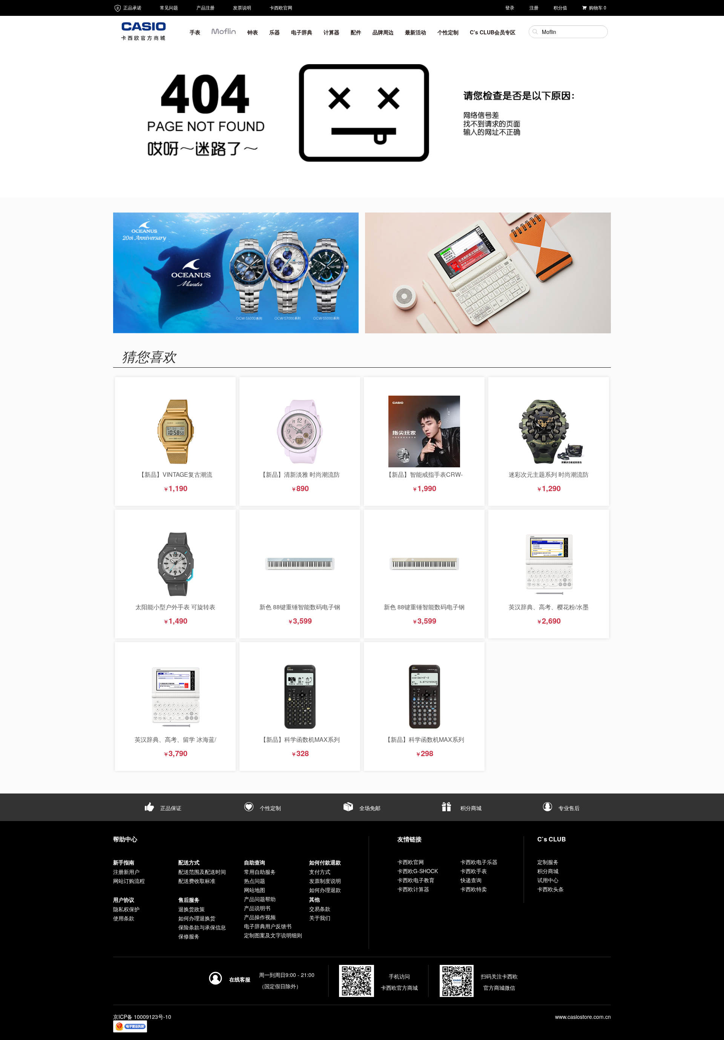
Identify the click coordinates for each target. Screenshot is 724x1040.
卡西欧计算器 (413, 889)
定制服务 (547, 862)
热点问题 (254, 880)
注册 (533, 7)
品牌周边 (383, 32)
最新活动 (415, 32)
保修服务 (188, 936)
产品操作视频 (260, 917)
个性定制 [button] (448, 32)
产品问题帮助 (260, 899)
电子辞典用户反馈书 (267, 926)
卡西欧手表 (473, 871)
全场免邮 (369, 808)
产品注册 (205, 7)
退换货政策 (191, 909)
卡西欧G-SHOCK (417, 871)
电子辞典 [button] (301, 32)
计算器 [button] (331, 32)
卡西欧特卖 (473, 889)
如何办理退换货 (196, 918)
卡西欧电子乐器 (478, 862)
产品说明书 (257, 908)
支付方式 (319, 871)
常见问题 (169, 7)
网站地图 (254, 890)
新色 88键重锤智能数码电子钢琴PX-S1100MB (424, 610)
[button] (224, 34)
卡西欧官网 (281, 7)
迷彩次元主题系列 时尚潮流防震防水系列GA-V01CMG (549, 478)
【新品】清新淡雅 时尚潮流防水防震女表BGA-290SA (300, 478)
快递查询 (471, 880)
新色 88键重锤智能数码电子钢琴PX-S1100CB (299, 610)
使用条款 (123, 918)
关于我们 (319, 917)
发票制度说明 (325, 880)
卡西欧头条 (550, 889)
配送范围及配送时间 (202, 871)
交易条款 (319, 908)
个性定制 (269, 808)
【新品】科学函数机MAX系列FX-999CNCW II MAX (300, 743)
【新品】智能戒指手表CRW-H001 (424, 478)
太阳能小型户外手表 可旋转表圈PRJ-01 (175, 610)
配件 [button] (356, 32)
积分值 (560, 7)
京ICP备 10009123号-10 (142, 1016)
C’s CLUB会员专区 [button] (492, 32)
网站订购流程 (129, 880)
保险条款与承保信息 (202, 927)
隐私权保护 (126, 909)
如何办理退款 (325, 890)
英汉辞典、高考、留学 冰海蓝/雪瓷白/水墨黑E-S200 (175, 743)
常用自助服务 (260, 871)
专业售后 (568, 808)
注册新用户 (126, 871)
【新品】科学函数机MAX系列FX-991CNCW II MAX (424, 743)
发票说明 (242, 7)
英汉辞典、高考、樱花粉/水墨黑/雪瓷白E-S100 (549, 610)
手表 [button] (195, 32)
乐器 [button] (274, 32)
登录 (509, 7)
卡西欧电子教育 (415, 880)
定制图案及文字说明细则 (273, 935)
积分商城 (470, 808)
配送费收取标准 (196, 880)
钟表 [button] (252, 32)
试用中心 (547, 880)
